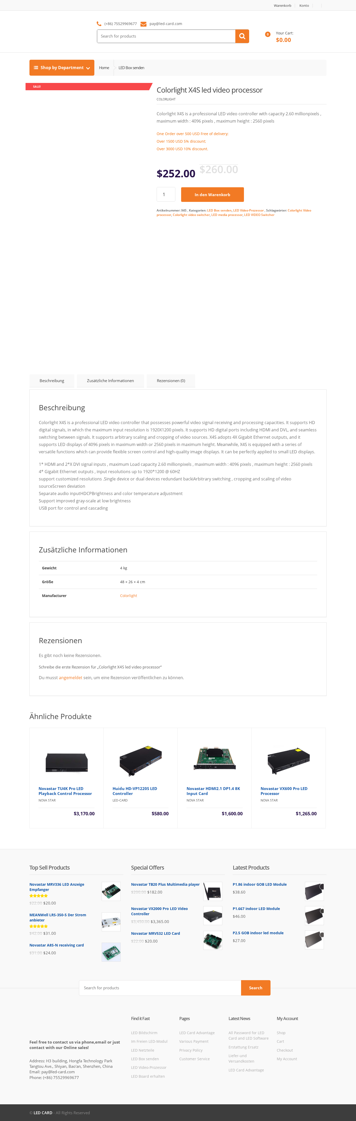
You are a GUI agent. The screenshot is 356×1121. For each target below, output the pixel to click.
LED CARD (43, 1112)
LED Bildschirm (144, 1032)
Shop (281, 1032)
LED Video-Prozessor (248, 210)
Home (104, 67)
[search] (242, 36)
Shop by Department (62, 67)
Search (255, 987)
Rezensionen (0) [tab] (171, 380)
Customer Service (194, 1058)
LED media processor (227, 215)
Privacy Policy (190, 1050)
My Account (287, 1058)
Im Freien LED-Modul (149, 1041)
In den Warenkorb (212, 194)
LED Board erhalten (148, 1076)
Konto (304, 6)
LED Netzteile (142, 1050)
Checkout (285, 1050)
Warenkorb (282, 6)
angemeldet (70, 677)
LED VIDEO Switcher (259, 215)
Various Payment (193, 1041)
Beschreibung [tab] (52, 380)
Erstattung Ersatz (244, 1047)
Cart (280, 1041)
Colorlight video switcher (191, 215)
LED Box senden (219, 210)
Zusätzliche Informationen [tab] (110, 380)
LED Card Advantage (197, 1032)
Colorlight (128, 595)
